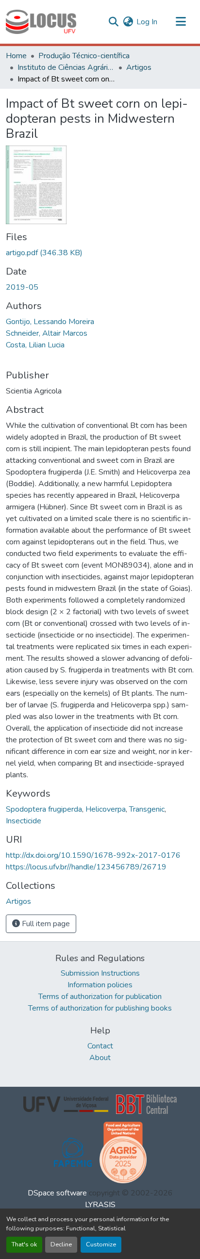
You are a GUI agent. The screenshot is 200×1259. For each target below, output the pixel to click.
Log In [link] (146, 21)
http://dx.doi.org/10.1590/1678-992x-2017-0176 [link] (93, 855)
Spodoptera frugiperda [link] (44, 809)
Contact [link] (100, 1046)
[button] (41, 22)
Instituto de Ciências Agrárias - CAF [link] (66, 67)
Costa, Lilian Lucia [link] (35, 345)
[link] (100, 253)
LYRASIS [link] (100, 1204)
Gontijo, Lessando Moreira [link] (50, 321)
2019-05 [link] (22, 287)
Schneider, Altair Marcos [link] (46, 333)
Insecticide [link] (23, 821)
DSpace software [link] (57, 1193)
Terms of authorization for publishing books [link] (100, 1008)
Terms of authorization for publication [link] (100, 996)
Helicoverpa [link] (105, 809)
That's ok (24, 1244)
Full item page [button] (45, 923)
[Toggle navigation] (180, 22)
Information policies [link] (100, 985)
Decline (61, 1244)
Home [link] (16, 55)
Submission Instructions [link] (100, 973)
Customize (101, 1244)
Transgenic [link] (147, 809)
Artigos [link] (138, 67)
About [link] (100, 1057)
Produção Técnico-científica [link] (84, 55)
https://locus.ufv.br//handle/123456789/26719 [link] (86, 867)
